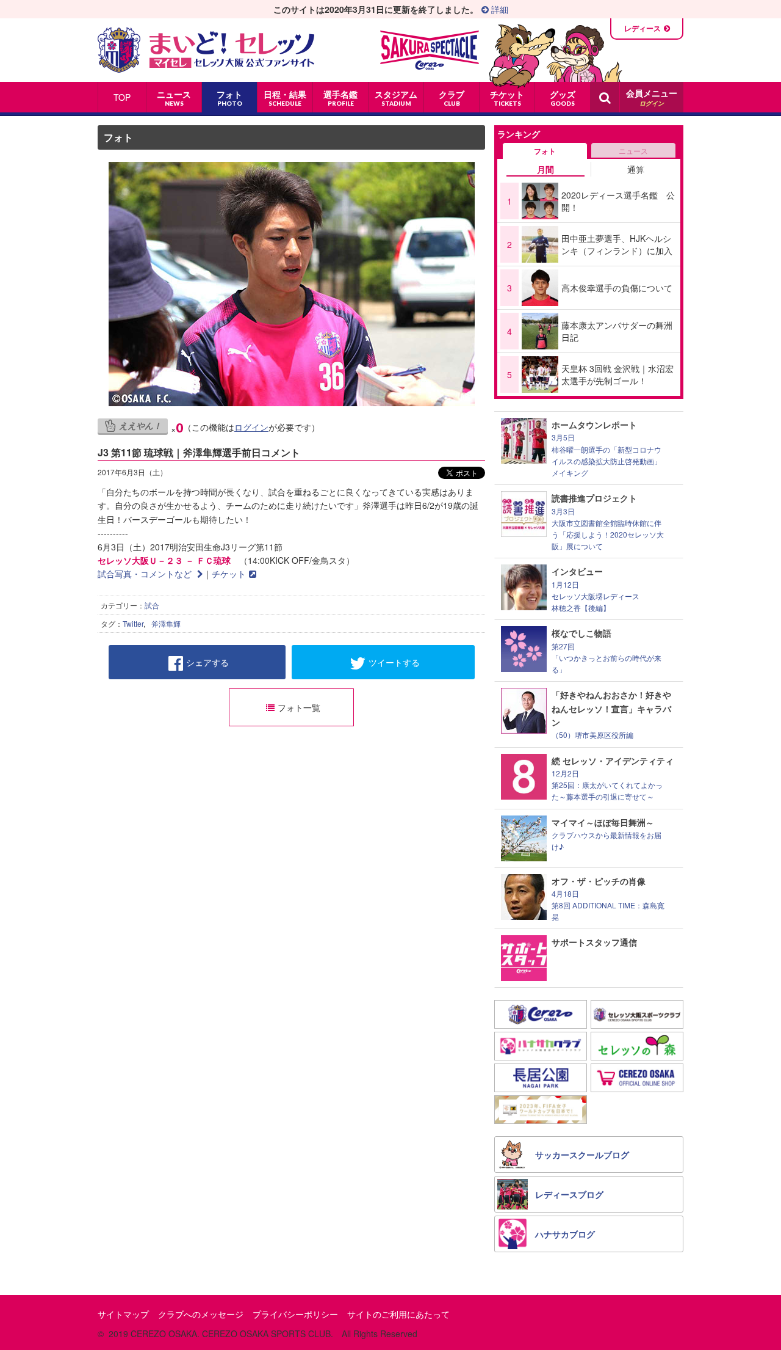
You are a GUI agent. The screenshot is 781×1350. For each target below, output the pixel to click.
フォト (118, 137)
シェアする (207, 662)
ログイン (251, 427)
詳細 (498, 9)
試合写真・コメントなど (146, 573)
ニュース (633, 150)
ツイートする (394, 662)
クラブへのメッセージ (200, 1314)
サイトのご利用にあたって (398, 1314)
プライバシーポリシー (295, 1314)
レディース (642, 28)
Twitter (133, 623)
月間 (545, 169)
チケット (229, 573)
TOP (122, 97)
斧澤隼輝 (166, 623)
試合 (152, 605)
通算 (635, 169)
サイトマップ (123, 1314)
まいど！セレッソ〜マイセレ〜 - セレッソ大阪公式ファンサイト (206, 50)
